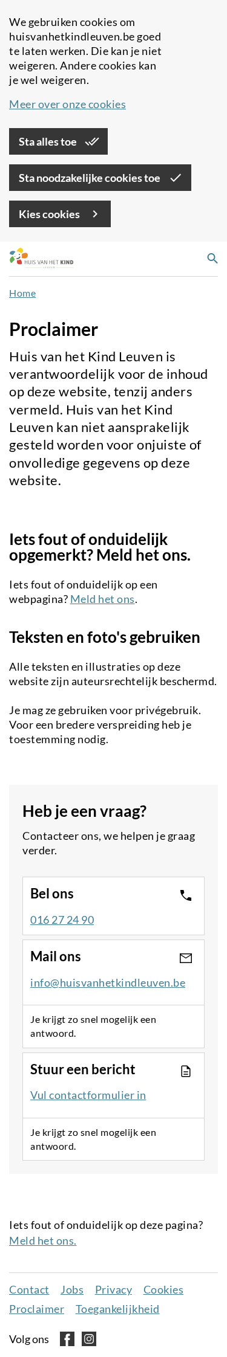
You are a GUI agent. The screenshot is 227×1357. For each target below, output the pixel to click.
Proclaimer (36, 1308)
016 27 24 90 (62, 919)
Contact (29, 1289)
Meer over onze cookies (67, 104)
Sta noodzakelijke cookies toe (90, 177)
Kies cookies (50, 214)
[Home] (38, 259)
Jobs (72, 1289)
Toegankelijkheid (118, 1308)
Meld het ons (102, 598)
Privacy (114, 1289)
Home (22, 292)
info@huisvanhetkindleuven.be (107, 982)
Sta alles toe (49, 141)
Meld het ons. (43, 1240)
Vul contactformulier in (88, 1094)
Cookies (163, 1289)
